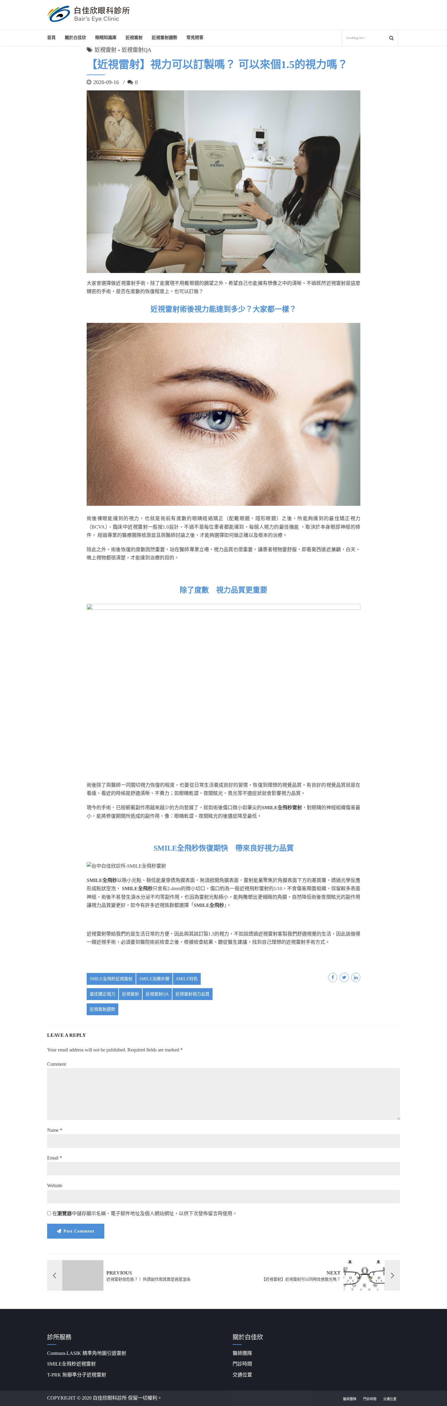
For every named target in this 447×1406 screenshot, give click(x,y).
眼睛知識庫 (105, 37)
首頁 (51, 37)
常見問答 (194, 37)
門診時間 (242, 1363)
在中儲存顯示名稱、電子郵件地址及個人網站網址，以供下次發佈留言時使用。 (144, 1213)
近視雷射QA (136, 50)
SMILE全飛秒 (102, 880)
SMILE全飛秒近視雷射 (111, 979)
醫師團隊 (242, 1353)
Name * (54, 1130)
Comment (56, 1064)
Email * (54, 1157)
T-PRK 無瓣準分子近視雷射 (76, 1374)
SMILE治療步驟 (154, 979)
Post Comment (79, 1231)
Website (54, 1185)
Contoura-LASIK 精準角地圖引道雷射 (86, 1353)
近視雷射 (134, 37)
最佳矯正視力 (102, 994)
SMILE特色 (187, 979)
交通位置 (242, 1374)
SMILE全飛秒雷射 (282, 807)
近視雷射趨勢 (102, 1009)
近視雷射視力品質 (192, 994)
